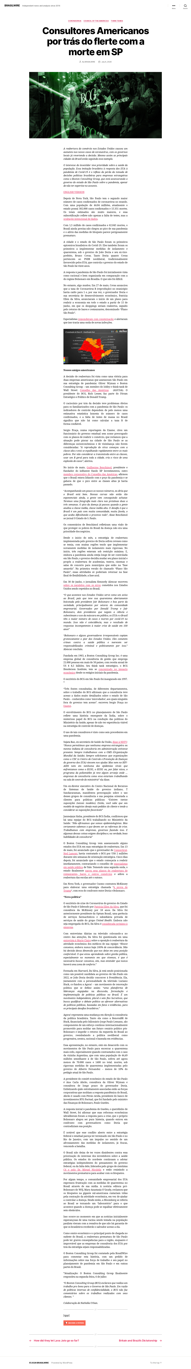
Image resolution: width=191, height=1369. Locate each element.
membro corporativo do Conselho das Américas (90, 474)
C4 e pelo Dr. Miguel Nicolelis (82, 1169)
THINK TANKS (117, 21)
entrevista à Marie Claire (77, 940)
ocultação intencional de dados (80, 219)
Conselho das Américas (94, 390)
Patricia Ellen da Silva (106, 906)
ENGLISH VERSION (73, 192)
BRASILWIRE (12, 5)
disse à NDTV (120, 742)
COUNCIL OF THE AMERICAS (96, 21)
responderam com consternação (96, 319)
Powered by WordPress (61, 1363)
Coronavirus (74, 21)
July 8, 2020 (106, 62)
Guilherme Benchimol (99, 467)
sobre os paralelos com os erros (82, 585)
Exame (67, 706)
